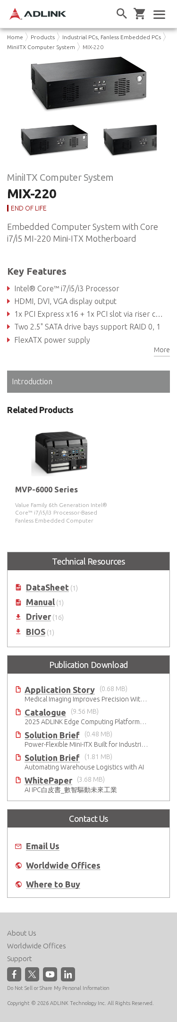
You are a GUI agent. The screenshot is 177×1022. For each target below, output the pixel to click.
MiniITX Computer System (41, 47)
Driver (38, 616)
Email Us (42, 846)
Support (19, 958)
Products (43, 37)
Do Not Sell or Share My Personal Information (58, 988)
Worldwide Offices (63, 865)
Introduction (32, 381)
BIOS (35, 631)
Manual (40, 602)
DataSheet (47, 587)
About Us (21, 933)
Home (15, 37)
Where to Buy (53, 884)
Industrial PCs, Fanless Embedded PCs (111, 37)
